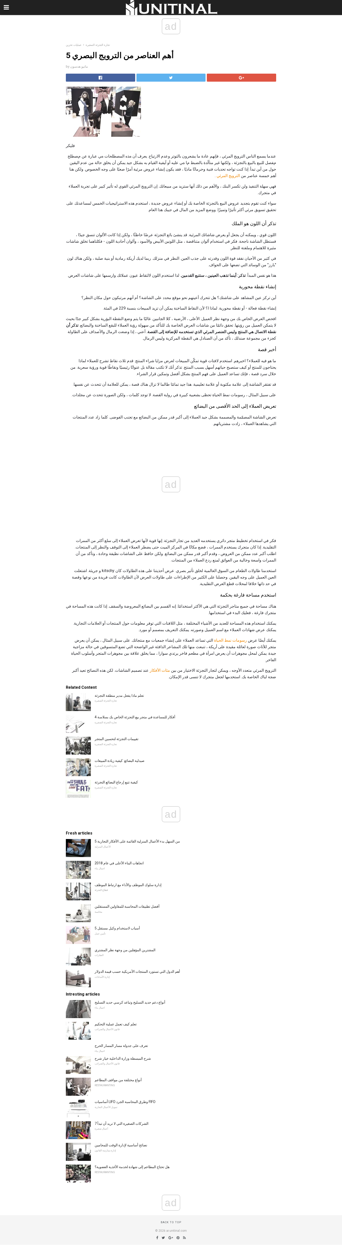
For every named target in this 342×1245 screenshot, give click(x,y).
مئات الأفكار (160, 670)
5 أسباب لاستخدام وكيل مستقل (117, 928)
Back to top (171, 1222)
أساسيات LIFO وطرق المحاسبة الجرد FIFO (125, 1102)
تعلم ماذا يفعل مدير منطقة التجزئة (119, 696)
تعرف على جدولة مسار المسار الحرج (121, 1046)
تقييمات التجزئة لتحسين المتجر (116, 739)
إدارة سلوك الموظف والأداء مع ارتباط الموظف (128, 885)
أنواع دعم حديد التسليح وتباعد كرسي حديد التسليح (130, 1002)
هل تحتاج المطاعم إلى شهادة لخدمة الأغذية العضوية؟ (132, 1167)
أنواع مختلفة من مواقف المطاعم (118, 1080)
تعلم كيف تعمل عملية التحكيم (116, 1024)
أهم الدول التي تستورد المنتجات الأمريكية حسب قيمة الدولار (137, 972)
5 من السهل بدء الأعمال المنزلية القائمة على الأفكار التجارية (137, 841)
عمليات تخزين (74, 45)
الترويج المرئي (228, 175)
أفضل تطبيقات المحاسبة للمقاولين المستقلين (127, 906)
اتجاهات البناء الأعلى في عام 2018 (119, 863)
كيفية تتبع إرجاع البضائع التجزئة (116, 782)
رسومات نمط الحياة (230, 640)
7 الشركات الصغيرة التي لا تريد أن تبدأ (121, 1124)
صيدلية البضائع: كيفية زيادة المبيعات (119, 761)
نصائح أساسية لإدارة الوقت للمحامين (121, 1145)
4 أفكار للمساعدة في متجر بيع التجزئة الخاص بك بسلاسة (135, 717)
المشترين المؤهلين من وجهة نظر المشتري (125, 950)
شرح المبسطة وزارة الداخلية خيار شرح (123, 1058)
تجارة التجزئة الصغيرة (98, 45)
